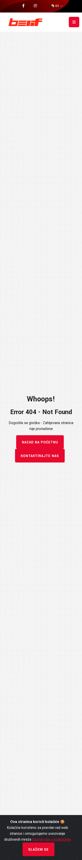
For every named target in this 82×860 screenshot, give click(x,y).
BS (57, 6)
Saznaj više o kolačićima (51, 839)
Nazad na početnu (40, 442)
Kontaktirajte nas (40, 456)
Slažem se (38, 849)
